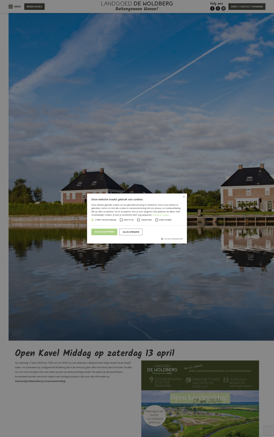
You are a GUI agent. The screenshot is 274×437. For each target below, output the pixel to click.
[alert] (137, 218)
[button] (137, 238)
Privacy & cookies (161, 214)
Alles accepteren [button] (104, 231)
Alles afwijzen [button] (131, 232)
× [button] (184, 197)
